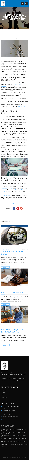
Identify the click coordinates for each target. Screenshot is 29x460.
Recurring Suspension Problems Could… (12, 330)
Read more (5, 267)
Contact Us (5, 395)
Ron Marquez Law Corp (11, 457)
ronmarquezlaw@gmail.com (10, 416)
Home (4, 390)
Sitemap (4, 397)
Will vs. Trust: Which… (13, 292)
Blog (16, 38)
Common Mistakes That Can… (13, 252)
